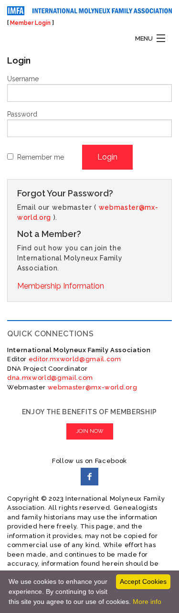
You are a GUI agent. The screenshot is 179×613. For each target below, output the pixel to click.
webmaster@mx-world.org (92, 387)
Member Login (30, 23)
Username (23, 79)
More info (147, 601)
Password (22, 114)
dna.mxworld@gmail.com (50, 377)
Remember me (40, 157)
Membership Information (60, 285)
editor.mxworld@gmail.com (74, 359)
